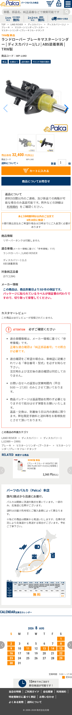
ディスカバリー (29, 438)
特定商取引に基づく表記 (22, 696)
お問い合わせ (46, 696)
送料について (34, 702)
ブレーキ (6, 445)
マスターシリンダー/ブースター (33, 445)
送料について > (9, 163)
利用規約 (12, 207)
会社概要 (48, 691)
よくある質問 (16, 702)
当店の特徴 (15, 691)
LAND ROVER (9, 438)
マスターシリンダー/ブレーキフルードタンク (36, 447)
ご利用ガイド (32, 691)
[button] (26, 143)
